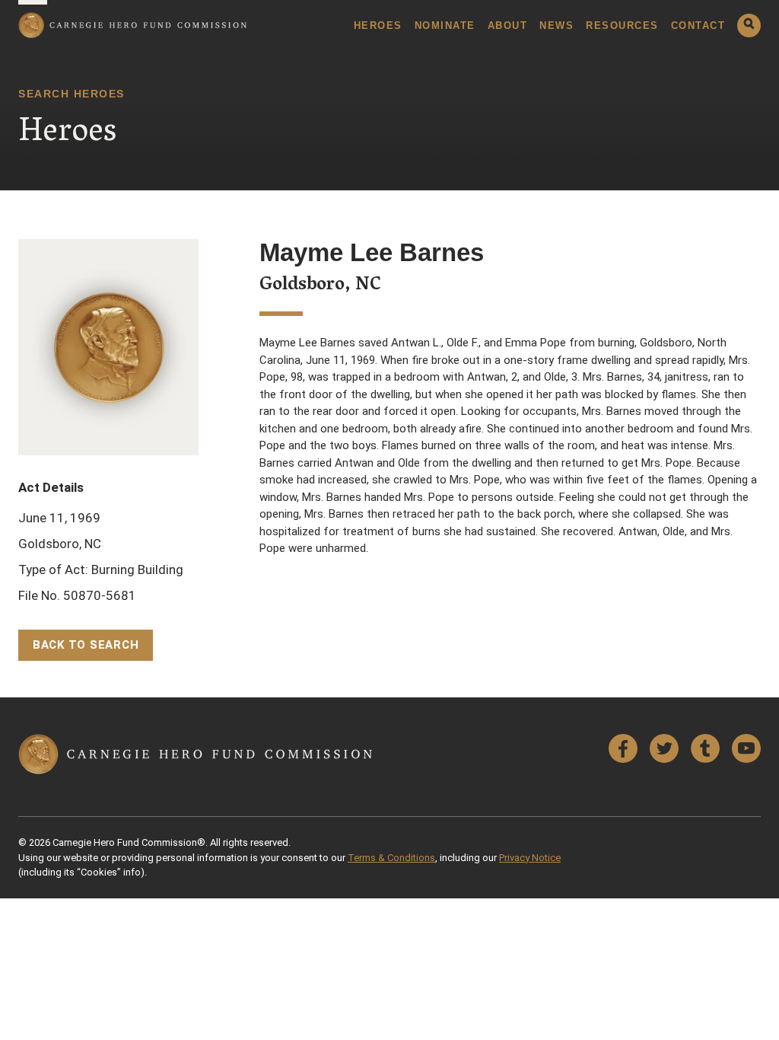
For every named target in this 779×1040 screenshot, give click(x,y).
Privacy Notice (530, 857)
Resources (622, 25)
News (556, 25)
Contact (698, 25)
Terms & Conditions (391, 857)
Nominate (445, 25)
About (508, 25)
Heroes (378, 25)
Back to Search (86, 645)
